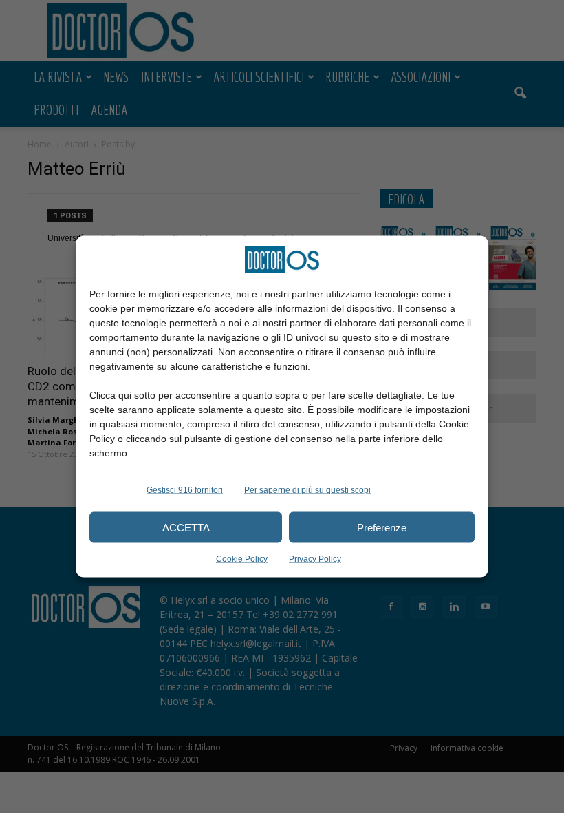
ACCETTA (186, 527)
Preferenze (381, 527)
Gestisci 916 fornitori (185, 490)
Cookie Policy (242, 559)
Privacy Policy (315, 559)
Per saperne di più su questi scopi (307, 490)
